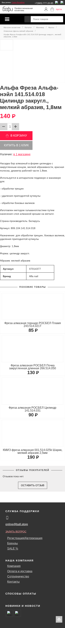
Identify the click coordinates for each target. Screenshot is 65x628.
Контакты (13, 581)
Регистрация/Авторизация (24, 538)
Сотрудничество (18, 576)
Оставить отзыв (32, 485)
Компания (14, 566)
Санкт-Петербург (18, 2)
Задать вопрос (15, 531)
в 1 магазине (22, 154)
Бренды (12, 543)
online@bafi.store (16, 524)
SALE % (12, 548)
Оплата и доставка (19, 571)
